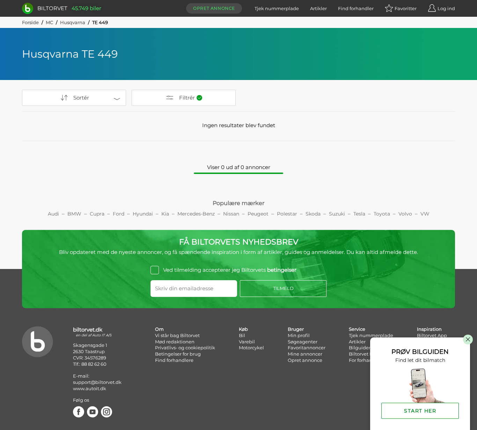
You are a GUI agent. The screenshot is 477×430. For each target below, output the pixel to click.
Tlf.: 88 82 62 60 (90, 364)
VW (425, 214)
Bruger (296, 329)
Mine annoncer (305, 354)
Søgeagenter (302, 341)
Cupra (97, 214)
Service (357, 329)
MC (49, 22)
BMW (74, 214)
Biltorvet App (432, 335)
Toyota (382, 214)
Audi (53, 214)
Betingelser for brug (178, 354)
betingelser (281, 270)
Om (159, 329)
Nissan (231, 214)
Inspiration (429, 329)
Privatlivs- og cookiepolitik (185, 347)
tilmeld (283, 288)
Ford (118, 214)
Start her (420, 411)
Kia (165, 214)
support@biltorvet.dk (97, 382)
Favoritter (406, 8)
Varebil (247, 341)
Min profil (299, 335)
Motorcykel (251, 347)
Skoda (313, 214)
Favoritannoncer (306, 347)
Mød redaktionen (175, 341)
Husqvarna (72, 22)
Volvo (405, 214)
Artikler (318, 8)
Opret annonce (214, 8)
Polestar (287, 214)
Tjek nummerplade (277, 8)
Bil (242, 335)
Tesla (359, 214)
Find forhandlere (174, 360)
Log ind (446, 8)
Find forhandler (356, 8)
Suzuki (337, 214)
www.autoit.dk (89, 388)
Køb (243, 329)
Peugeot (258, 214)
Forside (30, 22)
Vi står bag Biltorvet (177, 335)
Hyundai (143, 214)
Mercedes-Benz (196, 214)
